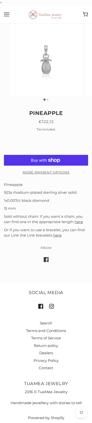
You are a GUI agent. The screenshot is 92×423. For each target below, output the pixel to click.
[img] (40, 306)
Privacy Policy (46, 360)
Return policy (46, 345)
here (79, 221)
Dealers (46, 353)
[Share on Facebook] (46, 259)
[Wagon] (85, 14)
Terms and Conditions (46, 330)
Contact (46, 368)
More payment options (46, 172)
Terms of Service (46, 338)
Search (46, 323)
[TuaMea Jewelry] (46, 14)
